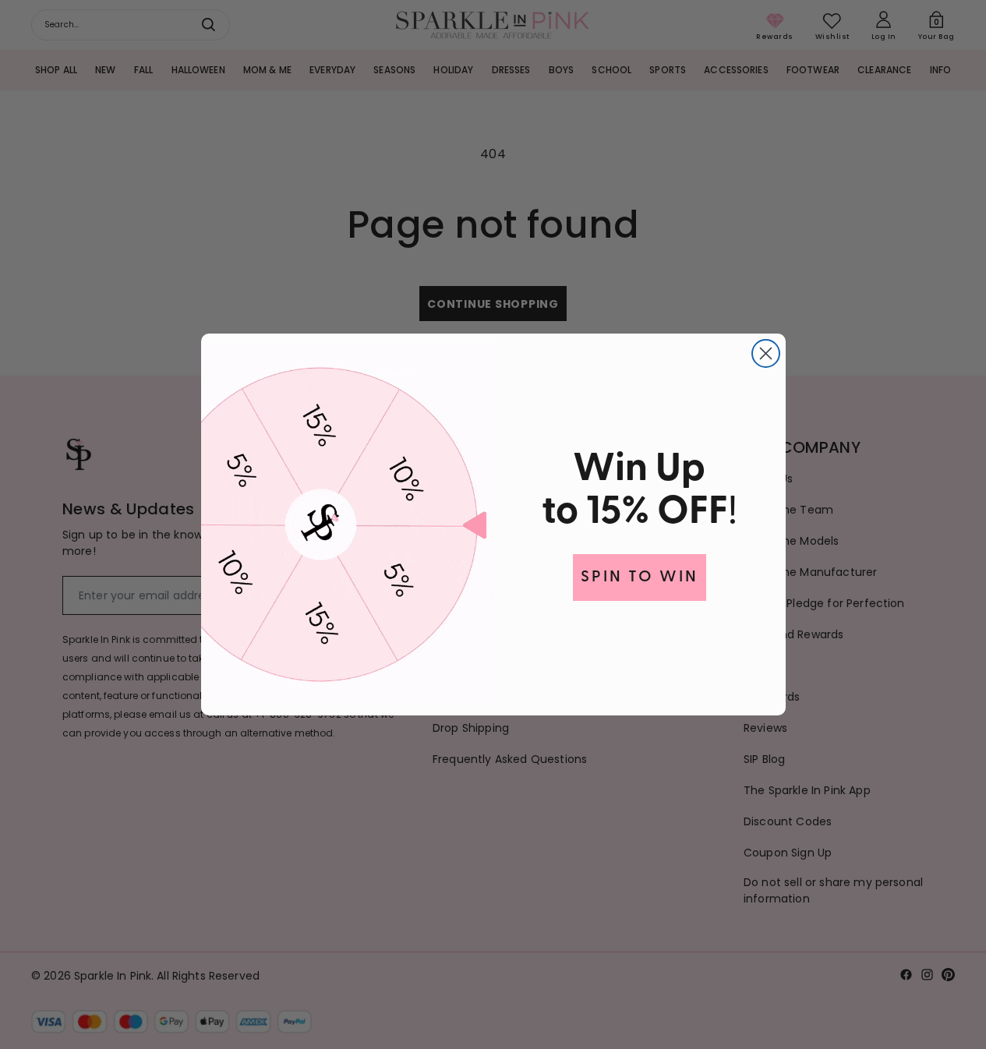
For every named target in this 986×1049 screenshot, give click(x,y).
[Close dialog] (765, 353)
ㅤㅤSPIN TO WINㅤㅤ (639, 577)
